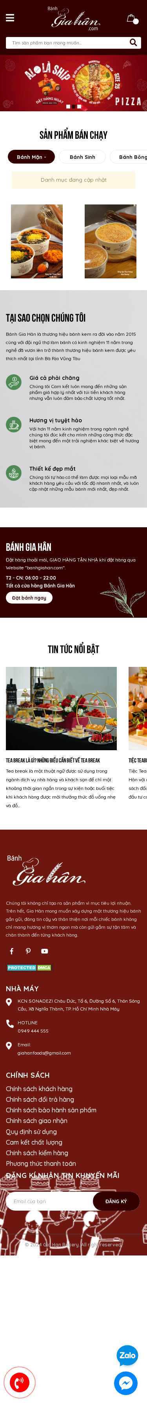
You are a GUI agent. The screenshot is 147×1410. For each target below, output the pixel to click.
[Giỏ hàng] (131, 17)
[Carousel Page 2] (74, 108)
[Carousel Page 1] (68, 108)
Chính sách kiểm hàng (37, 1154)
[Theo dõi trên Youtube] (45, 952)
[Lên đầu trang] (133, 1333)
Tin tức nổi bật (73, 649)
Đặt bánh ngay (29, 599)
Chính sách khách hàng (39, 1090)
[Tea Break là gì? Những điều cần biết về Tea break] (61, 709)
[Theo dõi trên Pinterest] (28, 952)
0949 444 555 (33, 1032)
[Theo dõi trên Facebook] (12, 952)
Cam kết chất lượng (34, 1143)
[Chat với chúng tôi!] (126, 1383)
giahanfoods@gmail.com (44, 1054)
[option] (37, 243)
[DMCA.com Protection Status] (30, 968)
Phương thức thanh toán (41, 1165)
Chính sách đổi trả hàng (40, 1100)
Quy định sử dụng (31, 1133)
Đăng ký (116, 1202)
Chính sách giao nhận (36, 1122)
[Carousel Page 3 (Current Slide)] (79, 108)
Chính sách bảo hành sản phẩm (51, 1111)
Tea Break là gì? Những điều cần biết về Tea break (53, 761)
